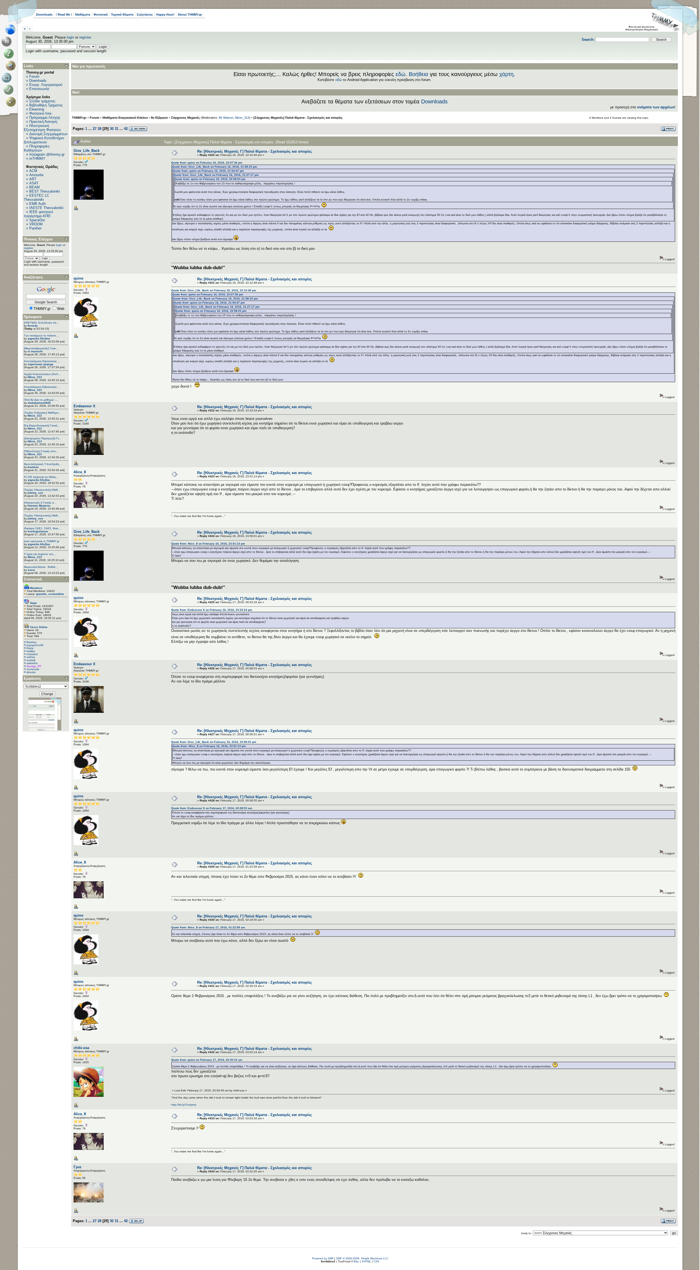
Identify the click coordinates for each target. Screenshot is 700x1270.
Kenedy (33, 325)
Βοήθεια (418, 74)
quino (78, 278)
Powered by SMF (323, 1258)
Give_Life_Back (87, 151)
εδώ (401, 74)
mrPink (31, 657)
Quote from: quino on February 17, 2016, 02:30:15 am (206, 1059)
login (70, 37)
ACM (33, 171)
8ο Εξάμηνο (159, 117)
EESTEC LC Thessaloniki (36, 197)
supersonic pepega (40, 364)
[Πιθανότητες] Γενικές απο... (41, 451)
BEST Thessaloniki (44, 191)
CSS (376, 1261)
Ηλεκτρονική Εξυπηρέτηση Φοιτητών (42, 128)
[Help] (10, 53)
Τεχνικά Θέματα (122, 14)
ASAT (34, 183)
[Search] (12, 65)
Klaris (30, 648)
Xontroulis (33, 669)
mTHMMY (37, 158)
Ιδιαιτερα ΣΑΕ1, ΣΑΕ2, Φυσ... (42, 528)
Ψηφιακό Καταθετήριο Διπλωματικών (44, 140)
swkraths (32, 663)
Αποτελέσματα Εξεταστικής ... (42, 361)
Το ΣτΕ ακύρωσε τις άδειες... (41, 476)
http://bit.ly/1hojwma (183, 1104)
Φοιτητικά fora (40, 113)
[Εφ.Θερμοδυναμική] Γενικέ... (42, 425)
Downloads (44, 14)
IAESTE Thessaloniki (46, 208)
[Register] (12, 101)
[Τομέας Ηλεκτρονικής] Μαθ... (42, 489)
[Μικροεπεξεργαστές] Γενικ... (41, 348)
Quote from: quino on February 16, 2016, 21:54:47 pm (208, 170)
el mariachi (35, 351)
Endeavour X (84, 406)
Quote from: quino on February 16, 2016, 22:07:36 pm (206, 162)
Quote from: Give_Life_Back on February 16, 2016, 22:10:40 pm (213, 290)
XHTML (366, 1261)
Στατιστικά (33, 579)
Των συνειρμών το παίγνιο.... (41, 335)
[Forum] (7, 41)
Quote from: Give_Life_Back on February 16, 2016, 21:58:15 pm (214, 166)
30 (111, 129)
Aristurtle (36, 175)
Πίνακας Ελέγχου (38, 239)
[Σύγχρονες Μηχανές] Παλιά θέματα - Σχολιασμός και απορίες (298, 117)
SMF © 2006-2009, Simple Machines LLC (362, 1258)
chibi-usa (81, 1048)
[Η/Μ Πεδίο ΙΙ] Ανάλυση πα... (41, 322)
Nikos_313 (35, 377)
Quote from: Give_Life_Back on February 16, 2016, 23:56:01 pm (213, 741)
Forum (34, 76)
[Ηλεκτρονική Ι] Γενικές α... (40, 502)
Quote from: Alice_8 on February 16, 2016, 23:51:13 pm (208, 543)
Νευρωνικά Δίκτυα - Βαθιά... (41, 566)
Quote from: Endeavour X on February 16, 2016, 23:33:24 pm (211, 609)
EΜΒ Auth (37, 204)
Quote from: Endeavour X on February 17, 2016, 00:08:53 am (211, 808)
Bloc (356, 1261)
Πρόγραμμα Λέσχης (44, 117)
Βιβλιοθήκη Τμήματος (46, 105)
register (85, 37)
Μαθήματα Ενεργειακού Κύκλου (125, 117)
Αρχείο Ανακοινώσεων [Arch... (42, 374)
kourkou (33, 467)
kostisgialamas (38, 531)
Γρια (77, 1167)
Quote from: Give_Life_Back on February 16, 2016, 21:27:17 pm (216, 174)
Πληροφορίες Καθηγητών (36, 148)
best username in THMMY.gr (41, 541)
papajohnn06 (35, 645)
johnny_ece (35, 492)
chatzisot (32, 654)
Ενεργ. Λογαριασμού (45, 85)
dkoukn (31, 672)
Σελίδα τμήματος (42, 101)
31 (116, 129)
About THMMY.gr (190, 14)
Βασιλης (32, 642)
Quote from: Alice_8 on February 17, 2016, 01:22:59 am (208, 927)
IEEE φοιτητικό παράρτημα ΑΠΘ (38, 214)
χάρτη (506, 74)
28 (99, 129)
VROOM (36, 224)
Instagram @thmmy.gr (47, 154)
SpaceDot (37, 220)
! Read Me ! (64, 14)
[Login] (10, 89)
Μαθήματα (82, 14)
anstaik (31, 660)
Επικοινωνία (39, 89)
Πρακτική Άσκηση (43, 122)
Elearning (36, 109)
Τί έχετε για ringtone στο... (40, 554)
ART (32, 179)
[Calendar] (7, 77)
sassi (31, 569)
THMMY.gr (79, 117)
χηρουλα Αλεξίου (39, 338)
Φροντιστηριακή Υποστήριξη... (43, 464)
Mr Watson (226, 117)
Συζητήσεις (145, 14)
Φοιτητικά (101, 14)
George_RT (34, 666)
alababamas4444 (39, 402)
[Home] (12, 29)
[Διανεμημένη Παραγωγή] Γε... (42, 438)
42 (126, 129)
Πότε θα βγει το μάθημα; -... (41, 399)
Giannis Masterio (39, 505)
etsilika (31, 651)
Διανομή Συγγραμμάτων (48, 134)
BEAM (34, 187)
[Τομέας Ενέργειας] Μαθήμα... (42, 412)
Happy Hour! (165, 14)
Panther (35, 228)
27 (95, 129)
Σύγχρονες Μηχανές (185, 117)
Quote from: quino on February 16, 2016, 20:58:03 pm (210, 179)
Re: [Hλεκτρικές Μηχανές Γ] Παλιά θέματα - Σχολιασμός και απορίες (254, 151)
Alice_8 (80, 472)
